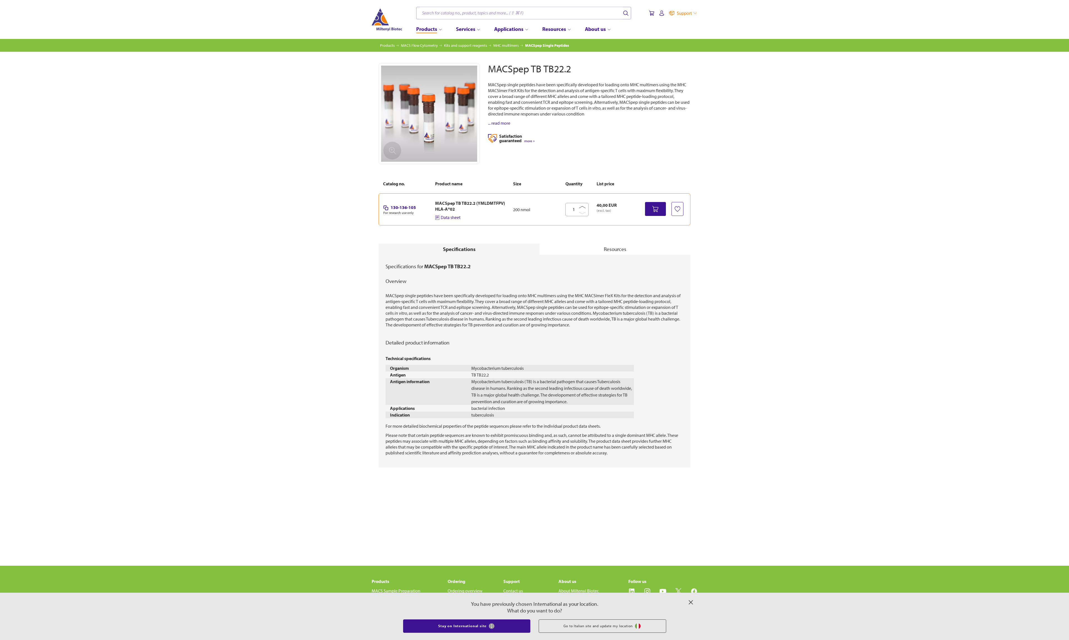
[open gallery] (429, 113)
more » (529, 141)
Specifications (459, 249)
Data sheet (450, 217)
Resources (615, 249)
